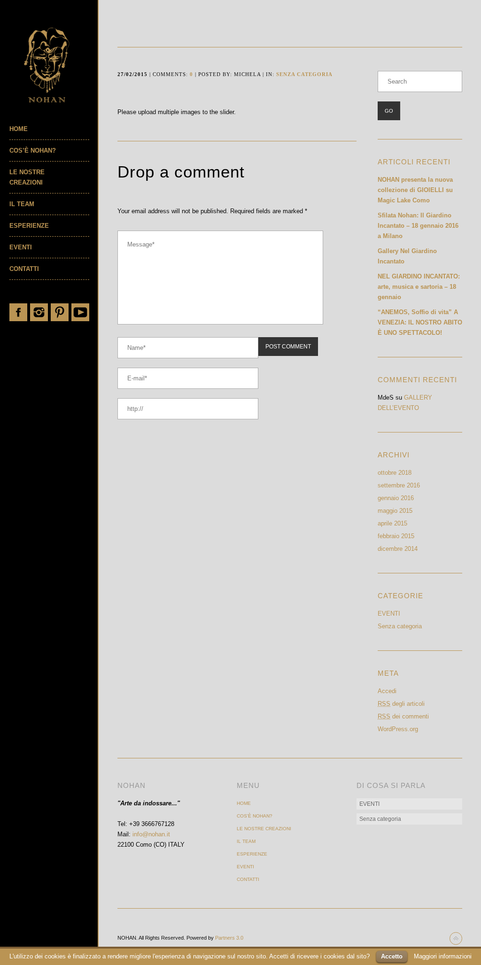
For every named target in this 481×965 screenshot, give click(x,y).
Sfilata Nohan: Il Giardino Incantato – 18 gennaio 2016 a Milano (418, 225)
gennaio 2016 (396, 498)
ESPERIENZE (29, 225)
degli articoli (401, 703)
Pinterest (60, 312)
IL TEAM (21, 204)
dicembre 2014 (398, 548)
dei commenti (403, 716)
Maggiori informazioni (443, 956)
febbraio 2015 (396, 536)
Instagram (39, 312)
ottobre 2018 (394, 472)
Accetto (392, 956)
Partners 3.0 (229, 938)
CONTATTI (24, 268)
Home (18, 128)
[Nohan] (54, 65)
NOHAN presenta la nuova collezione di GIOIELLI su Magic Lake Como (415, 190)
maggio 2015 (395, 510)
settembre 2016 (399, 485)
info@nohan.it (151, 834)
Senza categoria (304, 74)
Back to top (456, 938)
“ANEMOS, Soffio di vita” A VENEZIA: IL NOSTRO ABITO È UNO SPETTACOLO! (420, 322)
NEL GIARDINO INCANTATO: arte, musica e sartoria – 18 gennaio (419, 287)
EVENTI (20, 247)
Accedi (387, 691)
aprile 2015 (392, 523)
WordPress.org (398, 729)
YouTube (80, 312)
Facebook (18, 312)
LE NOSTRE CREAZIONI (27, 177)
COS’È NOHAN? (32, 150)
